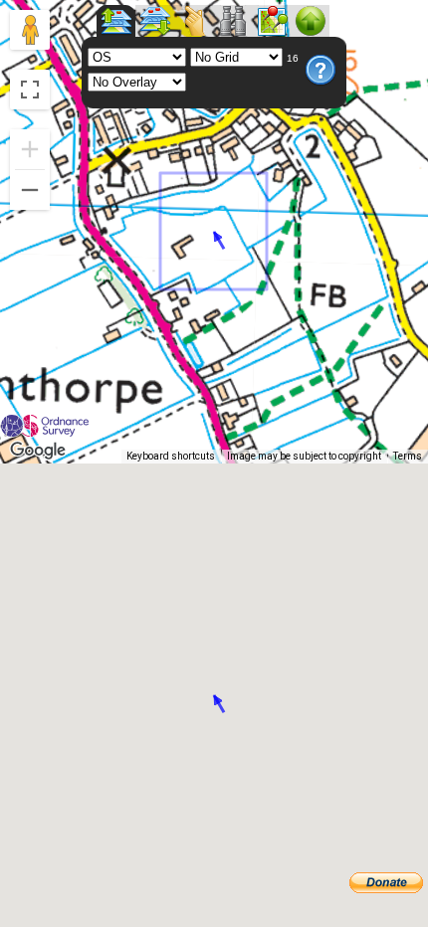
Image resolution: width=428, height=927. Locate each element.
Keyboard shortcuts (170, 456)
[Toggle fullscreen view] (30, 89)
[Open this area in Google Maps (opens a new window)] (38, 451)
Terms (407, 456)
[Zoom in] (30, 149)
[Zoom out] (30, 190)
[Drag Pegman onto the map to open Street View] (30, 30)
